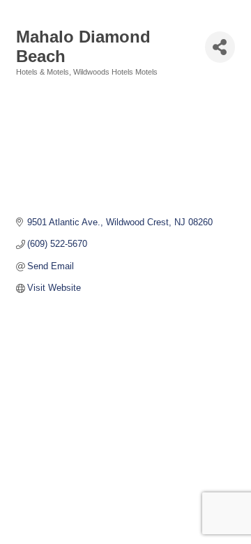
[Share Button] (220, 47)
